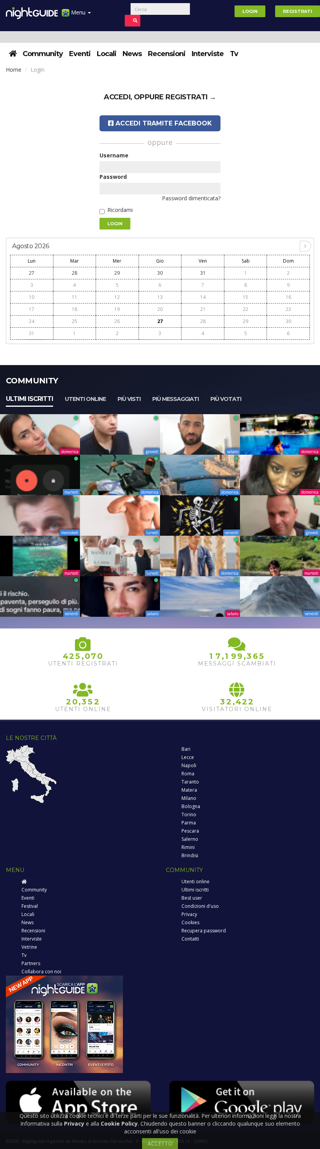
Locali (106, 53)
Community (43, 53)
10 (31, 297)
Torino (188, 814)
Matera (189, 790)
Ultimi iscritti (29, 398)
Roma (187, 773)
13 (160, 297)
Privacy (189, 914)
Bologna (190, 806)
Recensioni (166, 53)
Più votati (225, 398)
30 (160, 273)
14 (203, 297)
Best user (191, 898)
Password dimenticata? (191, 198)
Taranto (190, 781)
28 (74, 273)
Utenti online (85, 398)
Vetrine (29, 947)
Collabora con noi (41, 971)
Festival (29, 906)
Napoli (188, 765)
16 (288, 297)
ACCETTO (160, 1143)
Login (250, 11)
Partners (30, 963)
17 (31, 309)
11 (74, 297)
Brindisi (189, 855)
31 (203, 273)
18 (74, 309)
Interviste (208, 53)
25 (74, 321)
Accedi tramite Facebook (163, 123)
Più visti (128, 398)
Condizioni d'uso (200, 906)
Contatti (190, 938)
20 (160, 309)
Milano (188, 798)
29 (117, 273)
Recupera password (203, 930)
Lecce (187, 757)
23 (288, 309)
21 (203, 309)
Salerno (189, 839)
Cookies (190, 922)
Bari (185, 749)
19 (117, 309)
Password (113, 176)
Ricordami (120, 210)
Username (114, 155)
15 (245, 297)
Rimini (188, 847)
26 (117, 321)
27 (31, 273)
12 (117, 297)
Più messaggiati (175, 398)
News (132, 53)
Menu (78, 12)
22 (245, 309)
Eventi (80, 53)
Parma (188, 822)
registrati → (190, 97)
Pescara (190, 831)
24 (31, 321)
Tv (234, 53)
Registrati (297, 11)
